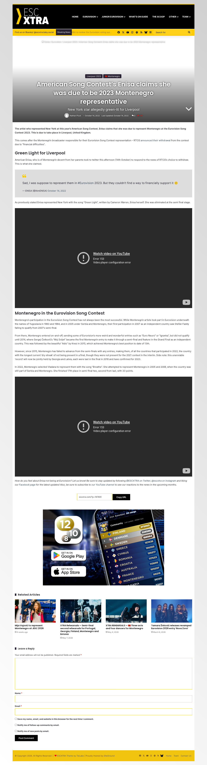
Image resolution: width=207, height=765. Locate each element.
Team (185, 16)
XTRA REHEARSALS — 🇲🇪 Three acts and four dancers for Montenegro (124, 627)
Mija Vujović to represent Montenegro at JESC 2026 (29, 627)
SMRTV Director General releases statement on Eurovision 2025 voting (107, 32)
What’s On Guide (138, 16)
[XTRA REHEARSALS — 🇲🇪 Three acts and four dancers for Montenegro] (126, 610)
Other (172, 16)
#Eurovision (86, 183)
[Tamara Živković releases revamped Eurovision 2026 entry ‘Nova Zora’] (171, 610)
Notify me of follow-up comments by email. (38, 725)
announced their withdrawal (155, 140)
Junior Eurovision (112, 16)
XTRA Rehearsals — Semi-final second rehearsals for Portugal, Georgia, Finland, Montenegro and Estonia (79, 630)
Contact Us (186, 756)
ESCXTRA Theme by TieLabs (70, 756)
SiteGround (109, 756)
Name (18, 693)
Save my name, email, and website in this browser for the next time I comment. (55, 719)
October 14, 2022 (57, 190)
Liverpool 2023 (70, 42)
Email (18, 706)
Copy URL (121, 497)
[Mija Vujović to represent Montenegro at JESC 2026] (35, 610)
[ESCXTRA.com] (32, 17)
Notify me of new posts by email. (33, 731)
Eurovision (89, 16)
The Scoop (158, 16)
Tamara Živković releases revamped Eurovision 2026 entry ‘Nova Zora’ (171, 627)
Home (75, 16)
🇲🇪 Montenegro (112, 76)
